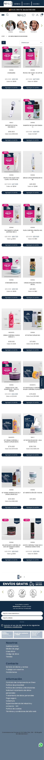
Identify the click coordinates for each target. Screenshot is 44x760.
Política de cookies (13, 709)
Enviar (22, 622)
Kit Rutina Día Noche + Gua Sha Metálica (33, 441)
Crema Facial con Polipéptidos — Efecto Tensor (11, 389)
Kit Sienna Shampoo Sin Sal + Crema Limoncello (11, 493)
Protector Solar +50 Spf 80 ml (32, 73)
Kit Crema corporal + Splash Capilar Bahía (11, 441)
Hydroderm (11, 73)
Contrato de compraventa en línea (20, 682)
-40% (5, 520)
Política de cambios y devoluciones (20, 688)
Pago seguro (11, 698)
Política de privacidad (15, 685)
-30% (5, 48)
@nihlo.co (12, 723)
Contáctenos (11, 672)
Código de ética (12, 654)
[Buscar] (7, 15)
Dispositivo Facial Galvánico (11, 126)
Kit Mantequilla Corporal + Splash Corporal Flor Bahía (32, 388)
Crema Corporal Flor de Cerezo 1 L (11, 336)
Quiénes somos (12, 646)
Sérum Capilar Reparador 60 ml (32, 178)
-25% (26, 100)
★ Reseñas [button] (42, 382)
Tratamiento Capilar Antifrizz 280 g (11, 231)
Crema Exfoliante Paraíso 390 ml (32, 283)
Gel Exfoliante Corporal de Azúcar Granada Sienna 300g (11, 546)
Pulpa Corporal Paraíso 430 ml (32, 231)
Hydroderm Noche (11, 283)
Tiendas (9, 656)
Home (3, 36)
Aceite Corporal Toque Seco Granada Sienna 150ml (32, 546)
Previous (2, 25)
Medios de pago (12, 649)
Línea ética (10, 651)
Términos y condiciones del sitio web (21, 711)
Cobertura (10, 701)
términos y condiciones (13, 627)
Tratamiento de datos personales (20, 695)
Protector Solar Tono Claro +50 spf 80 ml (11, 178)
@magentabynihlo (17, 727)
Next (41, 25)
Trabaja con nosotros (15, 669)
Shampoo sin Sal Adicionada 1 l (32, 126)
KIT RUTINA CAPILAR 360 (32, 335)
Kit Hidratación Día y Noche (32, 493)
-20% (5, 205)
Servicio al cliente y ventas (17, 667)
